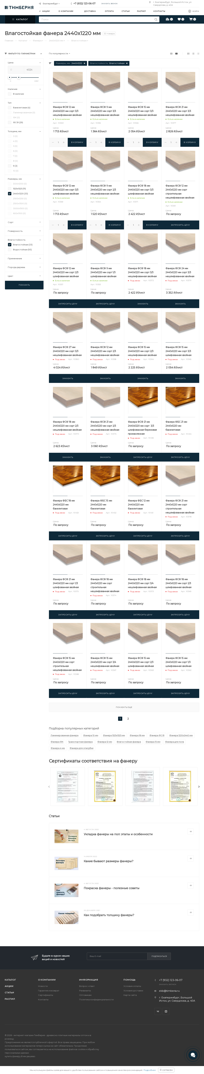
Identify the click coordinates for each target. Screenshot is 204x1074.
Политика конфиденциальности (96, 999)
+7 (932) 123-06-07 (84, 3)
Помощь (130, 979)
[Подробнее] (191, 831)
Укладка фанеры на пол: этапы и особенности (118, 834)
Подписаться (159, 956)
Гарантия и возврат (48, 990)
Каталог (10, 979)
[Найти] (156, 19)
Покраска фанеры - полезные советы (111, 888)
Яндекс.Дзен (166, 1011)
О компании (47, 979)
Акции (9, 986)
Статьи (9, 992)
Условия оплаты (132, 986)
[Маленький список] (171, 53)
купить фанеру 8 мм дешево (20, 1056)
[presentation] (49, 786)
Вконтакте (157, 1011)
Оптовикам (85, 995)
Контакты (43, 999)
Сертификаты (45, 995)
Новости (43, 986)
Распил (10, 999)
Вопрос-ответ (87, 986)
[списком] (193, 53)
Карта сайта (130, 995)
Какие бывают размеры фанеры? (108, 861)
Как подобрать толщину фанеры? (109, 915)
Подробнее (150, 1070)
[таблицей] (198, 53)
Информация (88, 979)
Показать (24, 285)
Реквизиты (85, 990)
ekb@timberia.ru (169, 990)
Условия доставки (133, 990)
